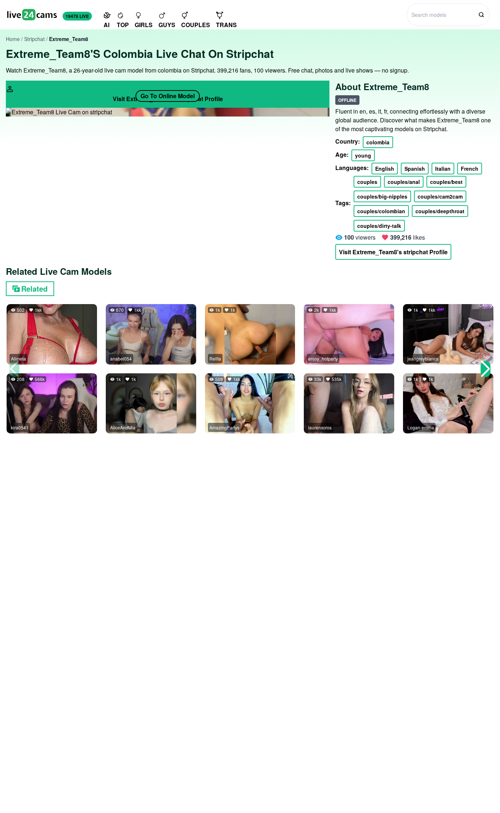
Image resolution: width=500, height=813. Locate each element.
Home (13, 39)
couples (367, 181)
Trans (226, 25)
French (469, 168)
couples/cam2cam (440, 196)
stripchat (34, 39)
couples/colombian (381, 211)
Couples (195, 25)
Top (123, 25)
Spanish (414, 168)
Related (34, 288)
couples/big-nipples (382, 196)
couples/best (446, 181)
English (384, 168)
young (363, 155)
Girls (144, 25)
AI (106, 25)
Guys (166, 25)
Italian (443, 168)
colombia (377, 142)
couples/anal (404, 181)
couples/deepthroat (439, 211)
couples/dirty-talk (379, 225)
